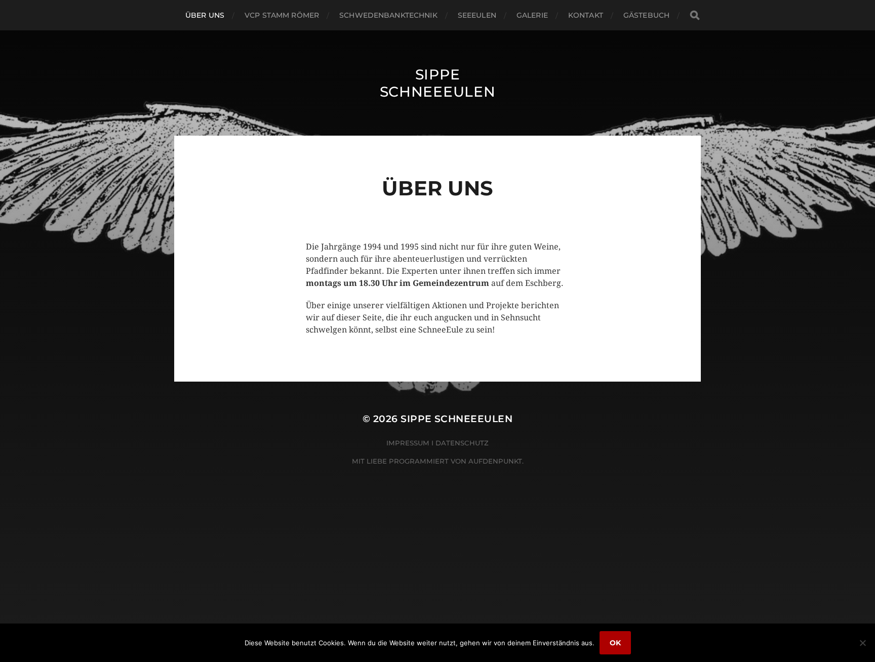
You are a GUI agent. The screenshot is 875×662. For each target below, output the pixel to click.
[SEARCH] (695, 15)
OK (615, 642)
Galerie (532, 15)
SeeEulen (477, 15)
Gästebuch (646, 15)
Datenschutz (462, 443)
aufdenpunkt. (496, 461)
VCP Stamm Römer (282, 15)
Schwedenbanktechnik (388, 15)
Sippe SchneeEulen (438, 83)
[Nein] (862, 643)
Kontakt (585, 15)
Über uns (204, 15)
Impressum (407, 443)
